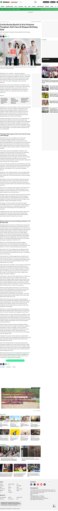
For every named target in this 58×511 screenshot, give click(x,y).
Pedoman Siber (19, 497)
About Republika (3, 497)
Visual (9, 490)
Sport (18, 487)
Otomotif (18, 9)
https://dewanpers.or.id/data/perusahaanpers (9, 504)
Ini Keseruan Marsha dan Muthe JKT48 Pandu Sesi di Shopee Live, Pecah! (25, 100)
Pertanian (13, 9)
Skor (17, 484)
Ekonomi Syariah (9, 6)
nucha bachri (2, 366)
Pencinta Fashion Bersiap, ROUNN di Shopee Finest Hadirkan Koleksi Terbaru (4, 101)
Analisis (9, 487)
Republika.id (53, 2)
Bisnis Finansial (40, 6)
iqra (25, 6)
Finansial (2, 9)
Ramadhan (10, 492)
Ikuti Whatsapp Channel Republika (16, 360)
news (29, 6)
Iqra (9, 485)
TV (55, 6)
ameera (2, 6)
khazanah (20, 6)
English (18, 490)
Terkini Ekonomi (45, 65)
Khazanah (2, 485)
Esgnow (1, 490)
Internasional (2, 488)
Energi (6, 9)
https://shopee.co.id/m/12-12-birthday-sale (18, 354)
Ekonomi (4, 21)
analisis (34, 6)
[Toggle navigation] (1, 2)
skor (16, 6)
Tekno (9, 488)
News (1, 487)
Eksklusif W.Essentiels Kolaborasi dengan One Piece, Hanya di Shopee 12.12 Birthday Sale (14, 101)
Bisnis (9, 9)
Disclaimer (2, 498)
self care (14, 366)
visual (51, 6)
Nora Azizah (4, 34)
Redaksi (9, 497)
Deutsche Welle (46, 2)
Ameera (1, 484)
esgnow (47, 6)
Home (1, 21)
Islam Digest (19, 485)
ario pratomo (9, 366)
